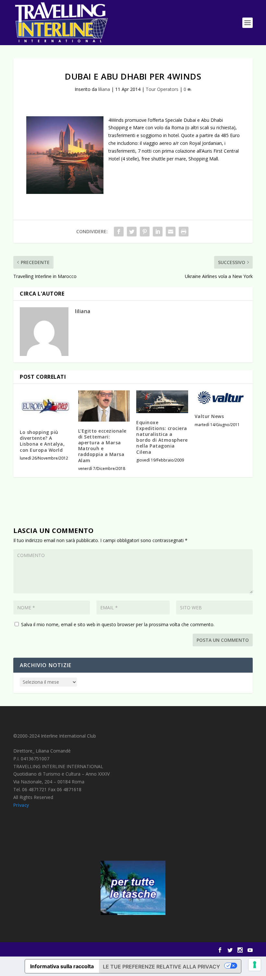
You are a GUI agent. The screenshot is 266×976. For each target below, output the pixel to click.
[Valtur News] (221, 398)
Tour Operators (162, 89)
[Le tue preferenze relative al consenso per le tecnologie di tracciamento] (254, 964)
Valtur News (209, 416)
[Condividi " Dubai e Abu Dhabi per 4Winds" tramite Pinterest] (144, 231)
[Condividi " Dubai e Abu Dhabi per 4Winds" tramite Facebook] (118, 231)
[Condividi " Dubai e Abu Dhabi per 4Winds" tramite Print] (183, 231)
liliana (104, 89)
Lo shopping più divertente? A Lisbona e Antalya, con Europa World (42, 441)
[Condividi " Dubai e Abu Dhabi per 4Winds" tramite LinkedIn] (157, 231)
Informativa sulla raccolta (62, 966)
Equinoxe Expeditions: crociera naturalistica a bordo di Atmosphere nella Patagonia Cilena (162, 437)
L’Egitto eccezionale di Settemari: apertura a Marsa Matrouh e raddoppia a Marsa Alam (102, 445)
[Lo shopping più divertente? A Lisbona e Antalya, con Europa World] (46, 406)
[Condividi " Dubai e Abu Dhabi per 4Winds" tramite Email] (170, 231)
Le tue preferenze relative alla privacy (161, 966)
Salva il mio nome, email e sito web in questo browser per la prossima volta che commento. (117, 624)
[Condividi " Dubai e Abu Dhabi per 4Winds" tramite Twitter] (131, 231)
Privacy (21, 805)
